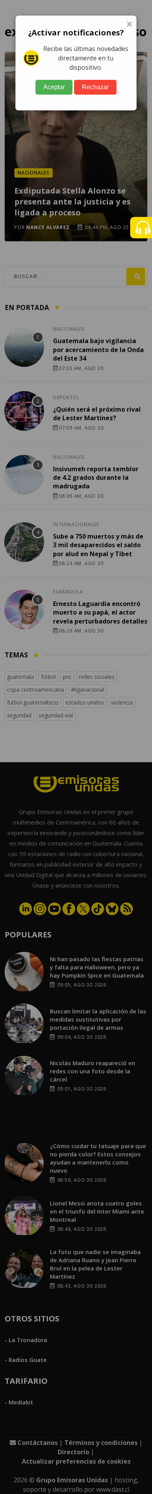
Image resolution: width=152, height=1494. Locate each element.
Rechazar (95, 87)
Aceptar (54, 87)
